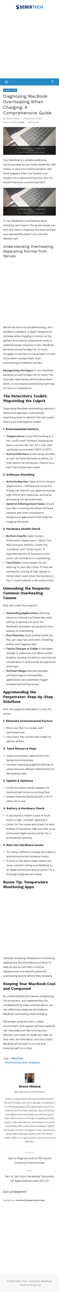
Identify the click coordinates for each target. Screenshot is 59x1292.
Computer (10, 90)
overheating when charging (22, 1062)
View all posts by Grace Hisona (29, 1092)
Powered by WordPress (40, 1281)
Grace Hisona (13, 118)
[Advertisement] (29, 45)
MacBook (18, 1058)
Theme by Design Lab (30, 1285)
